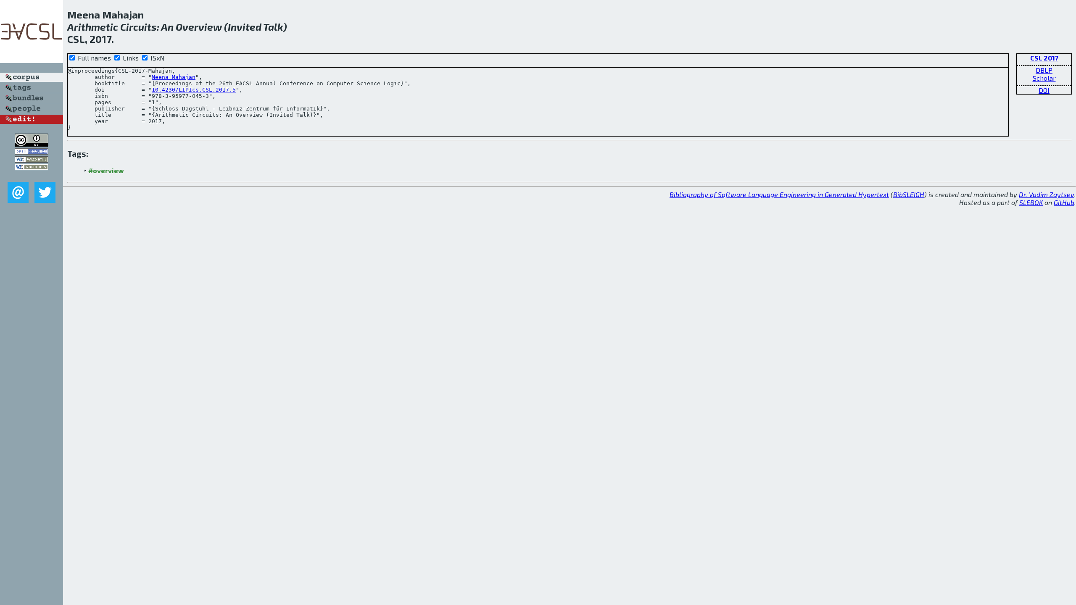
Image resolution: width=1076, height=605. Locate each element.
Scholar (1044, 78)
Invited (244, 27)
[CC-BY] (31, 144)
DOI (1044, 90)
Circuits (138, 27)
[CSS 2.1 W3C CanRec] (31, 176)
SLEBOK (1031, 202)
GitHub (1064, 202)
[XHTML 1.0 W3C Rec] (31, 160)
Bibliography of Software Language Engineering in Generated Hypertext (779, 194)
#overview (106, 170)
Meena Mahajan (173, 77)
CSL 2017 (1044, 58)
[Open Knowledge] (31, 152)
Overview (199, 27)
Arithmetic (92, 27)
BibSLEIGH (908, 194)
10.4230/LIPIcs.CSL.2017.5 (194, 90)
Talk (273, 27)
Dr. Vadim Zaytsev (1046, 194)
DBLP (1044, 70)
